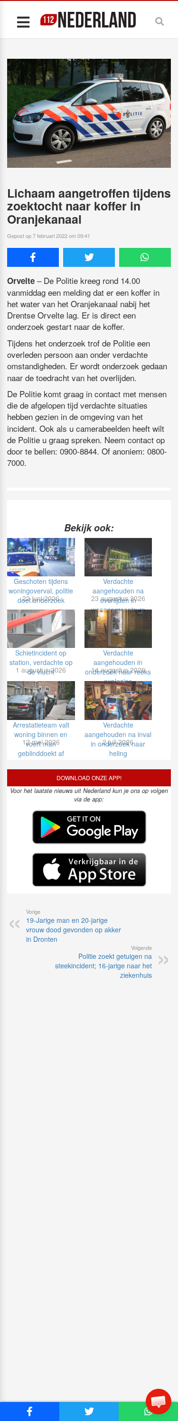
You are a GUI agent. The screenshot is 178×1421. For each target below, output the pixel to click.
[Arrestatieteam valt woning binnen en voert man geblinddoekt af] (41, 700)
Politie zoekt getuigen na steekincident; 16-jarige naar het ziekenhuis (103, 962)
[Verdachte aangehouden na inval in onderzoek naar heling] (118, 700)
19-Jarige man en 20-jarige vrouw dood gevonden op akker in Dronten (73, 926)
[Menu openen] (23, 21)
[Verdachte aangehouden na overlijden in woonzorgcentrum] (118, 557)
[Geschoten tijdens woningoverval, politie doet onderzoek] (41, 557)
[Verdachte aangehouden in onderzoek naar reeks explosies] (118, 629)
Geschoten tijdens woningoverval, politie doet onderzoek (41, 590)
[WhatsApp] (145, 257)
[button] (158, 1401)
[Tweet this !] (89, 257)
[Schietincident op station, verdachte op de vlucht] (41, 629)
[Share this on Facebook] (33, 257)
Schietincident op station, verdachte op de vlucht (41, 662)
